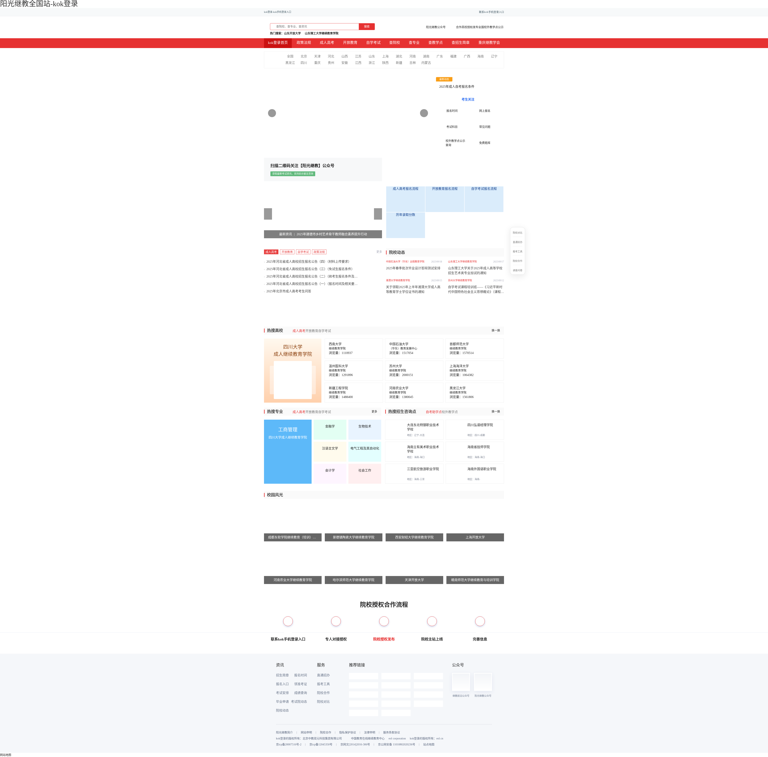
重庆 (317, 62)
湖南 (426, 56)
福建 (453, 56)
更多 (379, 251)
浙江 (372, 62)
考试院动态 (299, 701)
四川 (304, 62)
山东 (372, 56)
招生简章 (282, 675)
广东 (440, 56)
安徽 (344, 62)
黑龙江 (290, 62)
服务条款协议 (391, 732)
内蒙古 (426, 62)
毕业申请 (282, 701)
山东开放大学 (292, 33)
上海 (385, 56)
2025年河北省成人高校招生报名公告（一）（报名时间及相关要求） (312, 284)
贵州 (331, 62)
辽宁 (494, 56)
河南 (412, 56)
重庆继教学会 (489, 43)
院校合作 (323, 693)
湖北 (399, 56)
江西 (358, 62)
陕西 (385, 62)
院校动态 (282, 710)
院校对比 (323, 701)
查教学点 (435, 43)
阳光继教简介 (284, 732)
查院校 (394, 43)
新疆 (399, 62)
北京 (304, 56)
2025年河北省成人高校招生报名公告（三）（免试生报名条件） (310, 269)
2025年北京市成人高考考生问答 (288, 291)
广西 (467, 56)
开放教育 (350, 43)
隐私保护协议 (347, 732)
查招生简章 (461, 43)
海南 (480, 56)
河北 (331, 56)
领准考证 (300, 684)
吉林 (412, 62)
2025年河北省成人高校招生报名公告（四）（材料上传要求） (308, 261)
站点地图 (428, 744)
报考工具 (323, 684)
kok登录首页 (278, 43)
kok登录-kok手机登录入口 (277, 12)
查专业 (414, 43)
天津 (317, 56)
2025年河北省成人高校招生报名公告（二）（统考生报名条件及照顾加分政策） (312, 276)
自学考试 (373, 43)
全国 (290, 56)
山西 (344, 56)
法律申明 (369, 732)
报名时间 (300, 675)
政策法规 (304, 43)
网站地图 (5, 754)
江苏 (358, 56)
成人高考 (327, 43)
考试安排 (282, 693)
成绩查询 (300, 693)
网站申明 (306, 732)
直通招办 (323, 675)
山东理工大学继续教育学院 (321, 33)
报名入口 (282, 684)
